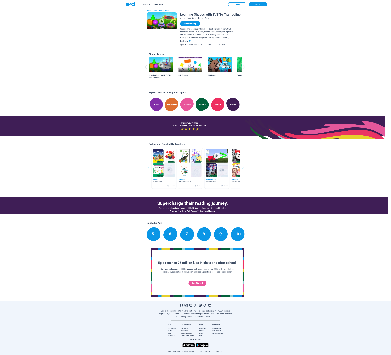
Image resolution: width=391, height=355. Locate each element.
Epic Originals (172, 328)
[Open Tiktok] (204, 305)
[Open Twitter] (195, 305)
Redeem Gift (171, 335)
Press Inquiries (216, 330)
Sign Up (258, 4)
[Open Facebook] (181, 305)
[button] (164, 168)
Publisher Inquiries (217, 333)
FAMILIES (146, 4)
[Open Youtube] (190, 305)
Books (170, 330)
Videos (155, 10)
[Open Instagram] (186, 305)
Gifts (169, 333)
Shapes (149, 10)
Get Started (197, 283)
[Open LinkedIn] (209, 305)
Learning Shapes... (164, 10)
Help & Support (216, 328)
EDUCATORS (158, 4)
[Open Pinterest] (200, 305)
